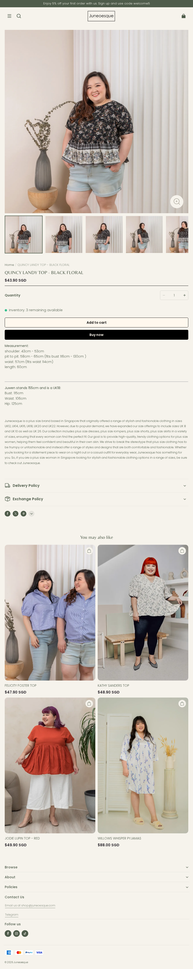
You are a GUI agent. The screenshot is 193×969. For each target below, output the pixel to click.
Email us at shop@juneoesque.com (30, 905)
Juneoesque (21, 962)
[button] (9, 16)
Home (9, 265)
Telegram (11, 915)
